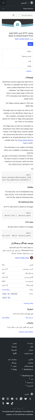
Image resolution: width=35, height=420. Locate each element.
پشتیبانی (28, 71)
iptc (9, 297)
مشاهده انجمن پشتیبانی (26, 331)
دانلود (30, 44)
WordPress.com (26, 376)
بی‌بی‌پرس (29, 382)
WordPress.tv (27, 369)
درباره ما (30, 343)
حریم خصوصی (28, 353)
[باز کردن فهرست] (3, 3)
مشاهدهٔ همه (6, 317)
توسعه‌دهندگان (28, 366)
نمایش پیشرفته (28, 303)
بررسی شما (29, 317)
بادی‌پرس (29, 386)
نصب (29, 61)
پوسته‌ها (14, 347)
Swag (14, 369)
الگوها (15, 353)
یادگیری (30, 359)
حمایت (14, 366)
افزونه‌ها (14, 350)
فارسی (26, 394)
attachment (14, 294)
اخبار (31, 347)
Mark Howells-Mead (22, 39)
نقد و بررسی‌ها (26, 56)
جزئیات (29, 51)
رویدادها (14, 363)
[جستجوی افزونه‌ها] (13, 15)
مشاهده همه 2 (6, 289)
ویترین (15, 343)
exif (9, 294)
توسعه (29, 66)
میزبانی (31, 350)
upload (4, 297)
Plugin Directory (28, 8)
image (4, 294)
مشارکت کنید (12, 359)
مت (31, 379)
